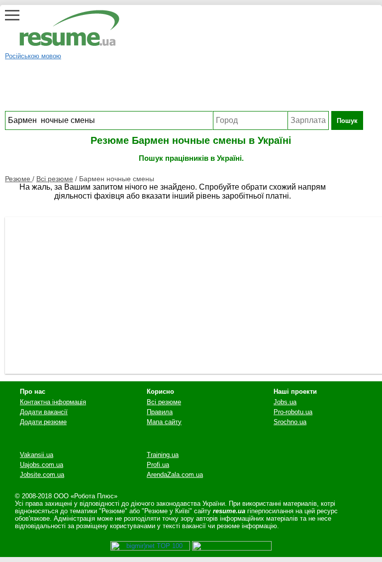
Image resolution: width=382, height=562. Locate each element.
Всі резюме (54, 179)
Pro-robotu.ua (293, 412)
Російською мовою (33, 56)
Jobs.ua (285, 402)
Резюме (18, 179)
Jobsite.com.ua (42, 474)
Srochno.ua (290, 422)
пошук (347, 120)
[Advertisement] (184, 88)
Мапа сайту (164, 422)
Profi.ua (158, 464)
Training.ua (163, 454)
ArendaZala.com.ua (175, 474)
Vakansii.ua (36, 454)
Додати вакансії (44, 412)
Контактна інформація (53, 402)
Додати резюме (43, 422)
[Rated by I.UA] (232, 548)
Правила (160, 412)
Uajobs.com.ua (41, 464)
